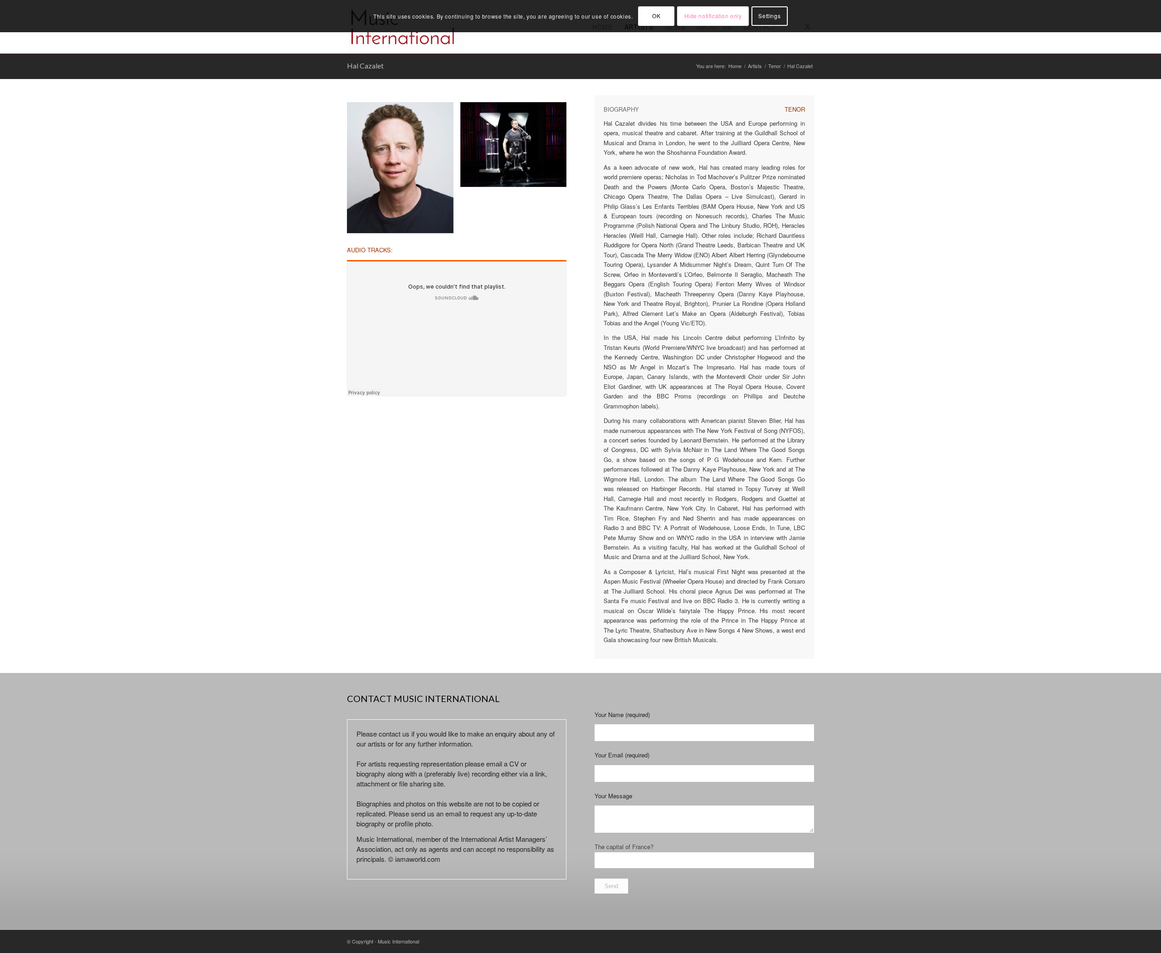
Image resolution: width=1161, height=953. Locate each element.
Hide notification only (713, 16)
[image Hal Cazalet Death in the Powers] (517, 148)
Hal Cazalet (365, 65)
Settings (769, 16)
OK (656, 16)
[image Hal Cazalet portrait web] (403, 171)
